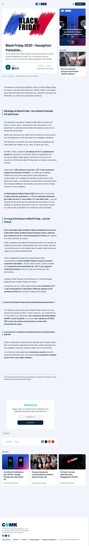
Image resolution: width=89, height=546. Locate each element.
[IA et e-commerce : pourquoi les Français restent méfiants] (73, 59)
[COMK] (8, 67)
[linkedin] (15, 68)
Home (3, 76)
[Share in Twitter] (46, 441)
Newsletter (79, 4)
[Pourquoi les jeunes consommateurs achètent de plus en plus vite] (43, 461)
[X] (6, 535)
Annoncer (24, 539)
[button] (3, 4)
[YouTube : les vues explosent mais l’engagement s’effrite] (72, 461)
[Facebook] (3, 535)
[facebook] (18, 68)
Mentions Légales (34, 539)
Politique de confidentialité (49, 539)
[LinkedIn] (8, 535)
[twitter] (13, 68)
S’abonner (15, 539)
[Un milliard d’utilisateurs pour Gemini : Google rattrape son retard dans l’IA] (73, 27)
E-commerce (41, 66)
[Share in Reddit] (49, 441)
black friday (6, 433)
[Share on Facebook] (42, 441)
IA (62, 10)
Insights (49, 66)
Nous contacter (6, 539)
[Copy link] (53, 441)
